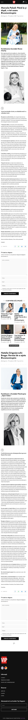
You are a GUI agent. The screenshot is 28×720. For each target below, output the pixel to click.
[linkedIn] (22, 246)
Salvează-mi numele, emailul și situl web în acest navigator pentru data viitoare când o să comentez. (13, 289)
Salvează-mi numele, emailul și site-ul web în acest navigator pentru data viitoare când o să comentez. (14, 634)
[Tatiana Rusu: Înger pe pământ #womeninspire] (7, 307)
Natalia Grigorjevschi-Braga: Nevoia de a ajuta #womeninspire (20, 317)
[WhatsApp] (18, 246)
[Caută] (25, 2)
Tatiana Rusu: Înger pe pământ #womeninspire (7, 315)
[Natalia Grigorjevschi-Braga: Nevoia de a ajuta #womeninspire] (20, 307)
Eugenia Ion (5, 657)
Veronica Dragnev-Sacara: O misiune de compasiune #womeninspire (7, 337)
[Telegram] (25, 246)
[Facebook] (15, 246)
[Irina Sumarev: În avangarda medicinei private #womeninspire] (20, 329)
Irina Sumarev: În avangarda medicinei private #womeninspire (19, 337)
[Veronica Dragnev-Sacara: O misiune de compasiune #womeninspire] (7, 329)
